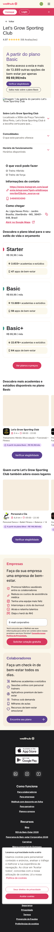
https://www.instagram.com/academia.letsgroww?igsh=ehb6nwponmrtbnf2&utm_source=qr (29, 190)
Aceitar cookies (27, 896)
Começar (9, 12)
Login (24, 12)
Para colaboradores (27, 792)
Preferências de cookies (27, 923)
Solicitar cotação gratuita (27, 641)
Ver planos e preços (27, 365)
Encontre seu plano (21, 719)
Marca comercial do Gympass (27, 846)
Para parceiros (27, 806)
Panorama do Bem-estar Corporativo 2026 (27, 837)
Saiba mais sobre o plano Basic (23, 89)
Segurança (27, 905)
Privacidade (27, 910)
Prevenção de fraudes (27, 919)
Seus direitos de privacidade (27, 889)
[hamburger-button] (49, 4)
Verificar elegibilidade (19, 84)
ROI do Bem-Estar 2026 (27, 832)
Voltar (11, 21)
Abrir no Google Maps (18, 222)
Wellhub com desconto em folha (27, 801)
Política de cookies (16, 877)
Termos (27, 914)
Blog (27, 827)
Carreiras (27, 842)
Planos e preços (27, 811)
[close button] (49, 12)
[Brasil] (41, 4)
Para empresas (27, 796)
